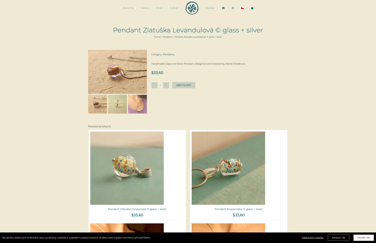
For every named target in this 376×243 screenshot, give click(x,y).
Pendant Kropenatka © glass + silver (239, 209)
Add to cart (183, 85)
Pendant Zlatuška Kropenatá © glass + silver (137, 209)
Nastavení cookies (312, 237)
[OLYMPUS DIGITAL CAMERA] (117, 72)
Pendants (168, 54)
